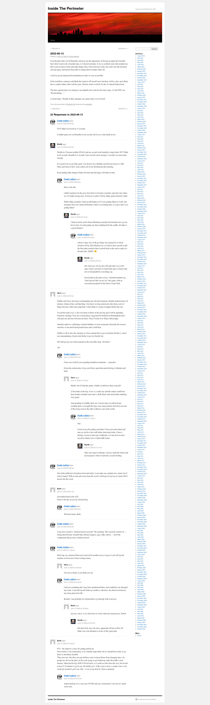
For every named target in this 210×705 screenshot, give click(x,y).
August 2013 (141, 397)
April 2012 (140, 432)
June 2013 (140, 401)
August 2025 (141, 82)
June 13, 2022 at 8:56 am (72, 182)
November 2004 (142, 627)
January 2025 (141, 97)
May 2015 (140, 351)
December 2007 (141, 546)
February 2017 (141, 305)
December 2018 (141, 257)
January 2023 (141, 150)
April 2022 (140, 169)
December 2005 (141, 598)
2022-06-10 (55, 48)
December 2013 (141, 388)
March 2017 (140, 303)
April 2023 (140, 143)
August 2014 (141, 371)
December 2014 (141, 362)
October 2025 (141, 78)
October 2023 (141, 130)
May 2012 (140, 430)
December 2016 (141, 309)
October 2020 (141, 209)
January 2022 (141, 176)
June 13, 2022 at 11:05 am (79, 380)
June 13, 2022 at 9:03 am (72, 509)
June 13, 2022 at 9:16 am (86, 237)
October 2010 (141, 471)
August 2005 (141, 607)
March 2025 (140, 93)
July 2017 (140, 294)
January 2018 (141, 281)
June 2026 (140, 60)
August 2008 (141, 528)
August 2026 (141, 56)
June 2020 (140, 218)
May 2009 (140, 508)
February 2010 (141, 489)
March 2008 (140, 539)
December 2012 (141, 414)
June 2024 (140, 113)
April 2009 (140, 511)
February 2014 (141, 384)
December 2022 (141, 152)
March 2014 (140, 382)
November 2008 (142, 522)
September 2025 (142, 80)
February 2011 (141, 463)
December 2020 (141, 204)
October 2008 (141, 524)
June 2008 (140, 533)
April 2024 (140, 117)
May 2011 (140, 456)
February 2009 (141, 515)
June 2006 (140, 585)
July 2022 (140, 163)
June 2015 (140, 349)
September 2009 (142, 500)
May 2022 (140, 167)
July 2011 (140, 452)
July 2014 (140, 373)
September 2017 (142, 290)
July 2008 (140, 530)
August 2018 (141, 266)
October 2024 (141, 104)
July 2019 (140, 242)
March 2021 (140, 198)
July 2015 (140, 347)
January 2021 (141, 202)
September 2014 (142, 369)
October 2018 (141, 261)
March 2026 (140, 67)
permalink (88, 104)
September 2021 (142, 185)
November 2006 (142, 574)
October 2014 (141, 366)
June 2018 (140, 270)
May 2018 (140, 272)
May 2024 (140, 115)
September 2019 (142, 237)
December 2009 (141, 493)
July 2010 (140, 478)
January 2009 (141, 517)
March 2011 (140, 460)
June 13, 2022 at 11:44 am (66, 550)
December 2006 (141, 572)
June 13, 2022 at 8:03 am (65, 296)
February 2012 (141, 436)
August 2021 (141, 187)
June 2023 (140, 139)
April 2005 (140, 616)
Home (53, 40)
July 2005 (140, 609)
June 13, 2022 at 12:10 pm (73, 582)
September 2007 (142, 552)
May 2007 (140, 561)
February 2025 (141, 95)
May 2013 (140, 404)
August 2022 (141, 161)
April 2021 (140, 196)
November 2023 (142, 128)
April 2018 (140, 274)
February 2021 (141, 200)
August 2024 (141, 108)
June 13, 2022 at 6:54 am (65, 123)
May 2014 (140, 377)
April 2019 (140, 248)
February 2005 (141, 620)
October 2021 (141, 183)
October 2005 (141, 603)
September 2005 (142, 605)
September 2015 (142, 342)
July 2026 (140, 58)
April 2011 (140, 458)
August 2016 (141, 318)
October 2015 (141, 340)
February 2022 (141, 174)
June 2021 (140, 191)
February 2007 (141, 568)
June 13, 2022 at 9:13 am (79, 217)
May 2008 (140, 535)
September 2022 (142, 159)
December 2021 (141, 178)
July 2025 (140, 84)
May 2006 (140, 587)
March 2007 (140, 565)
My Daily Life (71, 104)
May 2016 (140, 325)
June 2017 (140, 296)
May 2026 (140, 62)
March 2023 (140, 145)
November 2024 (142, 102)
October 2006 (141, 576)
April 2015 (140, 353)
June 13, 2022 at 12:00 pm (73, 567)
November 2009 (142, 495)
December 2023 (141, 126)
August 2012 (141, 423)
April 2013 (140, 406)
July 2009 (140, 504)
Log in (139, 635)
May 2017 (140, 299)
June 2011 (140, 454)
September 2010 (142, 473)
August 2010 (141, 476)
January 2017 (141, 307)
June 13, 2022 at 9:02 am (65, 527)
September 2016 (142, 316)
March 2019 (140, 250)
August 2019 (141, 239)
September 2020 (142, 211)
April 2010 (140, 484)
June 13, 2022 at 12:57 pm (86, 623)
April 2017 (140, 301)
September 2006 (142, 578)
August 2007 (141, 554)
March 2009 (140, 513)
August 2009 (141, 502)
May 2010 (140, 482)
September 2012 (142, 421)
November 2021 (142, 180)
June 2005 (140, 611)
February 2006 (141, 594)
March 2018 (140, 277)
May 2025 (140, 89)
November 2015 (142, 338)
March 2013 (140, 408)
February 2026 (141, 69)
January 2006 (141, 596)
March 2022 (140, 172)
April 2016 (140, 327)
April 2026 (140, 64)
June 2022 (140, 165)
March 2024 (140, 119)
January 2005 (141, 622)
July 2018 (140, 268)
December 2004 (141, 624)
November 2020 (142, 207)
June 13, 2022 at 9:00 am (65, 468)
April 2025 (140, 91)
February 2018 (141, 279)
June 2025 (140, 86)
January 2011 (141, 465)
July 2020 (140, 215)
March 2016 (140, 329)
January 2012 (141, 439)
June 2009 (140, 506)
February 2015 (141, 358)
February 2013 (141, 410)
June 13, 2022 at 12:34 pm (66, 643)
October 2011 (141, 445)
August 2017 (141, 292)
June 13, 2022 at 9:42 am (92, 261)
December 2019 (141, 231)
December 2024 (141, 99)
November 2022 (142, 154)
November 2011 (142, 443)
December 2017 (141, 283)
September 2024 (142, 106)
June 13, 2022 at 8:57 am (72, 357)
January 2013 (141, 412)
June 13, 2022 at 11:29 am (86, 418)
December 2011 (141, 441)
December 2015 (141, 336)
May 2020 (140, 220)
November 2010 (142, 469)
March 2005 (140, 618)
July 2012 (140, 425)
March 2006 (140, 592)
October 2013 (141, 393)
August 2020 (141, 213)
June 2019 (140, 244)
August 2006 (141, 581)
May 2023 (140, 141)
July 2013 (140, 399)
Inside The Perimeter (66, 8)
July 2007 (140, 557)
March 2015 (140, 355)
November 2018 (142, 259)
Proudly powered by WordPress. (147, 699)
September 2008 (142, 526)
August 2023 (141, 134)
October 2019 (141, 235)
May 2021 (140, 194)
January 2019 (141, 255)
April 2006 (140, 589)
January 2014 (141, 386)
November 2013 (142, 390)
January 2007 (141, 570)
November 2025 (142, 75)
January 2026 (141, 71)
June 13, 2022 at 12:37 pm (73, 678)
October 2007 (141, 550)
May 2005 (140, 613)
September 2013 (142, 395)
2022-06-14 (123, 48)
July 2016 (140, 320)
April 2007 (140, 563)
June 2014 (140, 375)
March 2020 (140, 224)
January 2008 (141, 543)
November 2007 (142, 548)
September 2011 (142, 447)
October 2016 (141, 314)
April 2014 (140, 379)
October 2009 (141, 498)
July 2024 (140, 110)
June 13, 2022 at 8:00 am (65, 147)
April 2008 (140, 537)
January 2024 (141, 124)
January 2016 (141, 334)
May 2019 (140, 246)
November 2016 (142, 312)
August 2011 (141, 449)
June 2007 (140, 559)
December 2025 (141, 73)
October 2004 (141, 629)
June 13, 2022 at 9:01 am (65, 491)
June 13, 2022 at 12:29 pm (79, 608)
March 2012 (140, 434)
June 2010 (140, 480)
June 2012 (140, 428)
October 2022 (141, 156)
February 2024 (141, 121)
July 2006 (140, 583)
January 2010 (141, 491)
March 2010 (140, 487)
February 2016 (141, 331)
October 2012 (141, 419)
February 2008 (141, 541)
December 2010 (141, 467)
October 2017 (141, 288)
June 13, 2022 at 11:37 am (93, 447)
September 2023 (142, 132)
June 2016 (140, 323)
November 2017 (142, 285)
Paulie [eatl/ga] (74, 56)
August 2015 (141, 344)
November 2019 (142, 233)
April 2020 (140, 222)
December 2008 (141, 519)
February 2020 (141, 226)
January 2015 (141, 360)
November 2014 (142, 364)
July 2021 (140, 189)
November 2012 (142, 417)
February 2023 (141, 148)
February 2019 (141, 253)
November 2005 (142, 600)
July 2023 (140, 137)
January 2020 (141, 229)
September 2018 (142, 264)
